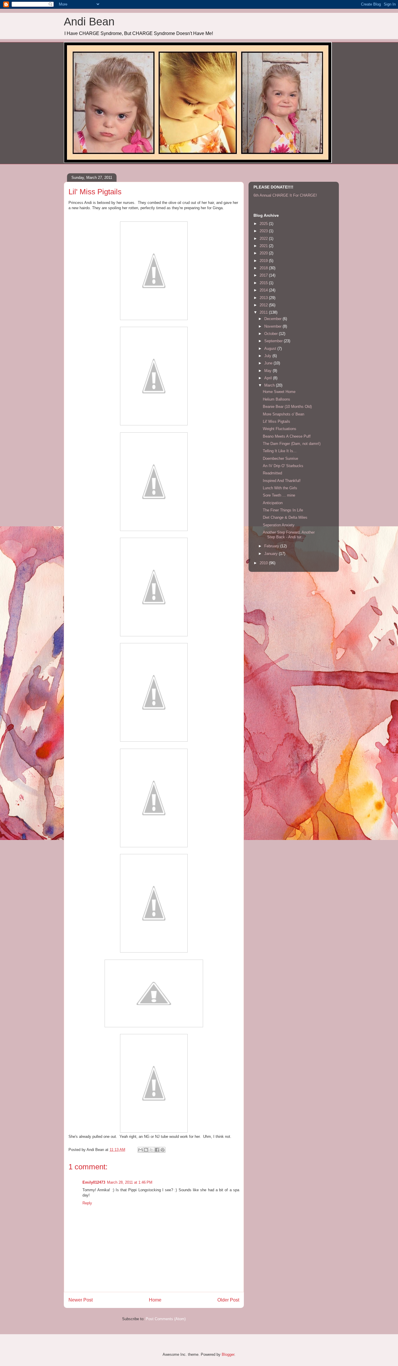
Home (155, 1299)
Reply (87, 1203)
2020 (264, 253)
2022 (264, 238)
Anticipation (273, 503)
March (270, 385)
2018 (264, 268)
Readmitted (272, 473)
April (268, 378)
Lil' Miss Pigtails (276, 421)
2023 (264, 231)
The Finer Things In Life (283, 510)
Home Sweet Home (279, 391)
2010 (264, 563)
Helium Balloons (276, 399)
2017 (264, 275)
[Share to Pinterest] (162, 1150)
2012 (264, 305)
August (270, 348)
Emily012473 (93, 1182)
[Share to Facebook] (157, 1150)
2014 (264, 290)
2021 (264, 246)
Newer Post (80, 1299)
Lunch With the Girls (280, 488)
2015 (264, 283)
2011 (264, 312)
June (269, 363)
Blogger (228, 1354)
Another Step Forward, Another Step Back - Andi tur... (289, 534)
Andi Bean (89, 21)
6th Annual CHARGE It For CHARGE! (285, 195)
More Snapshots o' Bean (283, 414)
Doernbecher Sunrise (280, 458)
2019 (264, 260)
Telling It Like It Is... (280, 451)
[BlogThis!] (146, 1150)
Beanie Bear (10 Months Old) (287, 406)
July (268, 356)
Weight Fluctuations (279, 429)
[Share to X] (151, 1150)
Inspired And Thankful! (282, 480)
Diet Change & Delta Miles (285, 517)
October (271, 333)
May (268, 370)
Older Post (228, 1299)
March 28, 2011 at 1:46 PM (129, 1182)
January (271, 553)
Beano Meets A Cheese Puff (287, 436)
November (273, 326)
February (272, 546)
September (274, 341)
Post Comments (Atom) (166, 1319)
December (273, 319)
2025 (264, 223)
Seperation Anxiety (279, 525)
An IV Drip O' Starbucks (283, 466)
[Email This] (140, 1150)
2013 (264, 298)
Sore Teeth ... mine (279, 495)
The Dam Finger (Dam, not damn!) (291, 443)
